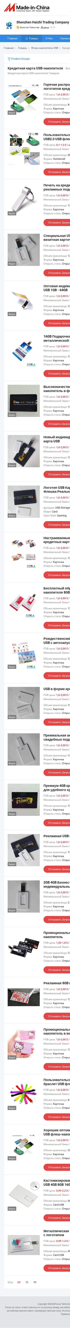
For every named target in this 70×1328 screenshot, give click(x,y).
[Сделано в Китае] (27, 7)
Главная (12, 38)
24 (18, 1282)
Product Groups (20, 58)
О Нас (49, 38)
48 (34, 1282)
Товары (33, 38)
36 (26, 1282)
